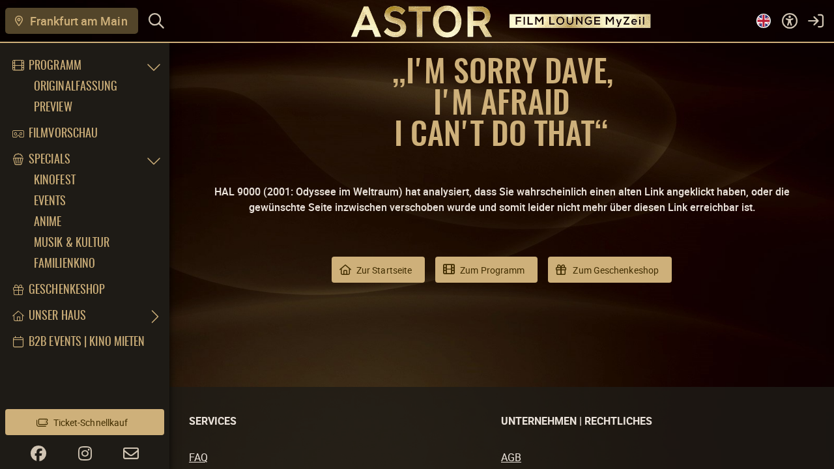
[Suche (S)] (156, 21)
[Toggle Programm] (154, 66)
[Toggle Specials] (154, 160)
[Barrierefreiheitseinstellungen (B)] (790, 21)
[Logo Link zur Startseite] (417, 20)
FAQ (198, 457)
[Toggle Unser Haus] (154, 317)
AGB (511, 457)
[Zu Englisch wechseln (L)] (764, 21)
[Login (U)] (816, 21)
